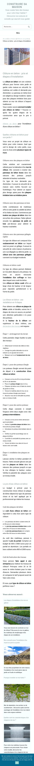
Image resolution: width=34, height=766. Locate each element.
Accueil (5, 39)
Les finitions (12, 39)
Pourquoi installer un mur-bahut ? (14, 678)
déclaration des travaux (11, 326)
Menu (18, 33)
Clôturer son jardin (23, 39)
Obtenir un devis (10, 124)
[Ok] (32, 760)
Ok (17, 762)
